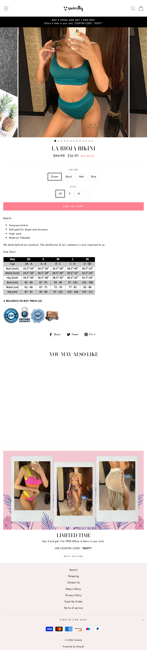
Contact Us (73, 582)
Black (69, 176)
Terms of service (73, 608)
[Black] (28, 429)
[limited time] (73, 490)
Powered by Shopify (73, 646)
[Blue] (36, 429)
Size (73, 186)
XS (60, 193)
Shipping (73, 576)
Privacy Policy (73, 595)
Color (73, 169)
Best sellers (73, 556)
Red (81, 176)
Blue (93, 176)
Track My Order (73, 601)
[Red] (32, 429)
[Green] (23, 429)
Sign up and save (73, 619)
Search (73, 570)
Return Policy (73, 589)
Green (54, 176)
